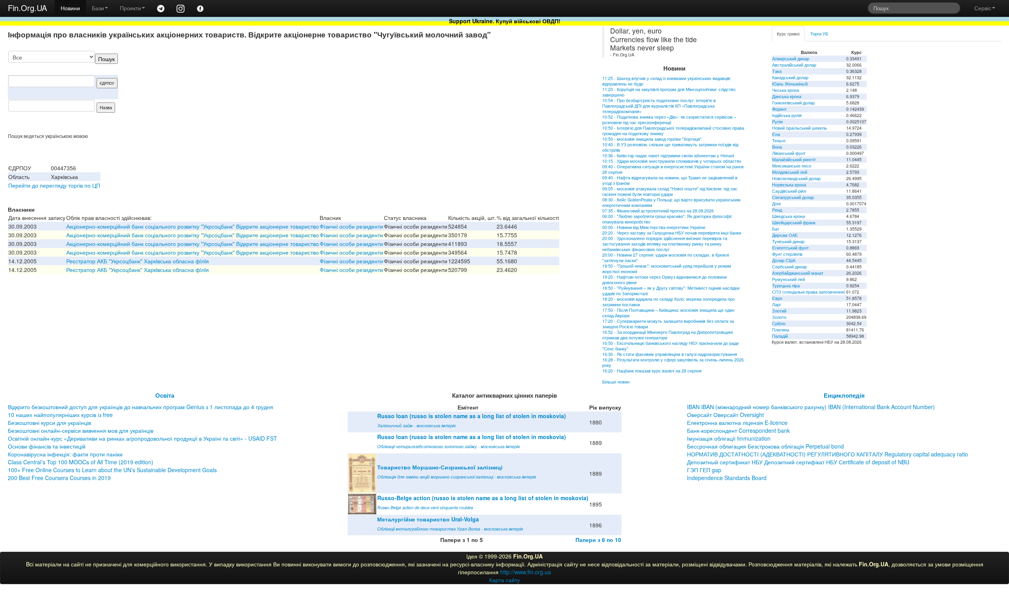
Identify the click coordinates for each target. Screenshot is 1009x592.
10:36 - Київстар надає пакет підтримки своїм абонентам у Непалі (668, 155)
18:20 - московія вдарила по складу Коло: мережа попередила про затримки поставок (668, 301)
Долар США (783, 260)
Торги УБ (819, 34)
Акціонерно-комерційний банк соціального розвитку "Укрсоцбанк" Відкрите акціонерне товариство (192, 226)
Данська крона (786, 96)
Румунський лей (788, 279)
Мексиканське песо (791, 166)
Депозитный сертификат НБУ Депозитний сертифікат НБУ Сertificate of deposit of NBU (798, 462)
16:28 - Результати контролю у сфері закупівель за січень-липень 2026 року (673, 362)
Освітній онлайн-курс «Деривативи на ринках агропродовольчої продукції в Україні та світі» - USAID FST (142, 438)
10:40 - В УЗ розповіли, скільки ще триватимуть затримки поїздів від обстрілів (670, 147)
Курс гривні (788, 34)
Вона (777, 147)
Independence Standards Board (727, 478)
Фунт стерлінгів (787, 254)
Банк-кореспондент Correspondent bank (738, 430)
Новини (70, 8)
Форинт (779, 109)
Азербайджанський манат (797, 273)
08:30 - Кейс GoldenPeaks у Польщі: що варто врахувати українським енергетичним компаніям (671, 202)
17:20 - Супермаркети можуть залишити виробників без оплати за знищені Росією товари (668, 324)
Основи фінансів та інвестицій (47, 446)
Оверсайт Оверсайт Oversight (725, 415)
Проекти (130, 8)
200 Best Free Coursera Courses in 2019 (59, 478)
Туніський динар (788, 241)
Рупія (777, 122)
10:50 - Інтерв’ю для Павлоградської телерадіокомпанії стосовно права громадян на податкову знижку (673, 130)
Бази (98, 8)
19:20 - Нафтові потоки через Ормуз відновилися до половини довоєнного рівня (664, 279)
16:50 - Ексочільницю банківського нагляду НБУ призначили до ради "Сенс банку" (670, 346)
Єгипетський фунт (790, 248)
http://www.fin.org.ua (525, 572)
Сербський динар (789, 267)
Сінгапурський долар (793, 197)
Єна (776, 134)
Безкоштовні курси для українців (49, 422)
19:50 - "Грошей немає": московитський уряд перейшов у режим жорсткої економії (666, 268)
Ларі (776, 304)
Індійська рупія (787, 115)
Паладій (780, 336)
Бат (775, 229)
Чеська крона (785, 90)
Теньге (779, 140)
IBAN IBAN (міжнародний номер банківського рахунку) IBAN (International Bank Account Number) (811, 407)
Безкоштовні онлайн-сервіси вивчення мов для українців (80, 430)
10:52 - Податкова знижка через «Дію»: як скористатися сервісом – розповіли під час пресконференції (669, 119)
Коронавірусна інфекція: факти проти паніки (65, 454)
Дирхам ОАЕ (785, 235)
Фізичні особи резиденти (351, 226)
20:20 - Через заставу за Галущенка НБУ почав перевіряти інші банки (671, 233)
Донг (776, 204)
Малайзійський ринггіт (794, 159)
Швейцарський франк (793, 222)
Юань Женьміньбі (790, 84)
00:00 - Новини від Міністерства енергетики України (653, 227)
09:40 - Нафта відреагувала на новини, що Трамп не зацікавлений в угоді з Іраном (669, 180)
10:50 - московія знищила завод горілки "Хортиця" (652, 139)
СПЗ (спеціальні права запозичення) (808, 292)
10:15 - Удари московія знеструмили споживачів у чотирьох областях (671, 161)
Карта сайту (504, 580)
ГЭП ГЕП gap (704, 470)
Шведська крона (788, 216)
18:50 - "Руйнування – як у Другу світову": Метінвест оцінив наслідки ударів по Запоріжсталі (670, 290)
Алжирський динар (790, 58)
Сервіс (982, 8)
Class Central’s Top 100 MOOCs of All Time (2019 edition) (80, 462)
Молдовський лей (789, 172)
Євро (777, 298)
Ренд (777, 210)
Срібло (779, 323)
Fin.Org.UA (27, 7)
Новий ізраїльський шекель (799, 128)
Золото (779, 317)
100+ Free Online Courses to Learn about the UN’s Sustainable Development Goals (112, 470)
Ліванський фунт (789, 153)
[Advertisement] (517, 92)
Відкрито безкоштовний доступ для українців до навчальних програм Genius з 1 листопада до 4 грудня (140, 407)
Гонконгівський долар (793, 103)
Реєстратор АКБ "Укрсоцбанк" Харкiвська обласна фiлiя (137, 261)
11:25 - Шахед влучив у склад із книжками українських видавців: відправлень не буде (666, 81)
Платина (780, 330)
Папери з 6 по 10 (598, 540)
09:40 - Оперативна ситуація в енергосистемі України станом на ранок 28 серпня (673, 169)
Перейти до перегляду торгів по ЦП (54, 185)
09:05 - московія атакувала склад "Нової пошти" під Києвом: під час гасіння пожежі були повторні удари (669, 191)
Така (777, 71)
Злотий (779, 311)
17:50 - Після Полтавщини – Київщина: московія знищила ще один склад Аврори (668, 312)
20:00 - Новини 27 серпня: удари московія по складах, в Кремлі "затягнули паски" (665, 257)
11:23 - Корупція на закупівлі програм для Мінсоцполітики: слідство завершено (668, 92)
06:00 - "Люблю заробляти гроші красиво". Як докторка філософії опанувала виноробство (667, 219)
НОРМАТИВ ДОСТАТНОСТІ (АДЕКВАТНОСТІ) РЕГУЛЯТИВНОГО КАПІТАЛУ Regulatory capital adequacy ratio (827, 454)
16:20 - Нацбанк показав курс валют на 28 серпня (652, 371)
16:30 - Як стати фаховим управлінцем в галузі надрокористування (669, 354)
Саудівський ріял (789, 191)
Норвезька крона (789, 185)
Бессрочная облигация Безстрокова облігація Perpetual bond (765, 446)
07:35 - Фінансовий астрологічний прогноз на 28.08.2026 (658, 211)
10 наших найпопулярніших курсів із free (60, 415)
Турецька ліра (786, 286)
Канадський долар (790, 77)
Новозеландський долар (796, 178)
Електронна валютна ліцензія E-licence (737, 422)
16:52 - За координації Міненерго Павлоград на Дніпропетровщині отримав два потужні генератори (667, 335)
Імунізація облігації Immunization (729, 438)
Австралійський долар (794, 65)
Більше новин (615, 382)
